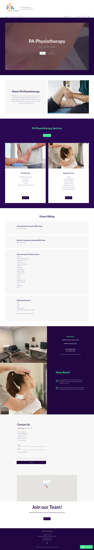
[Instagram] (88, 16)
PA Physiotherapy (26, 7)
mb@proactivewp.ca (67, 16)
